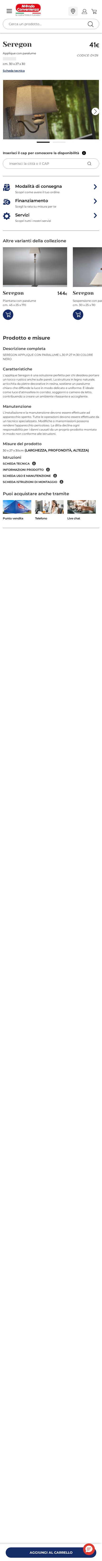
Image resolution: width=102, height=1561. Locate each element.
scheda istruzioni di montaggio (30, 482)
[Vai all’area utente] (84, 11)
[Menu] (9, 11)
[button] (51, 109)
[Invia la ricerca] (90, 24)
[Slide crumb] (43, 142)
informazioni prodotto (23, 469)
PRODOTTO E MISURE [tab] (26, 338)
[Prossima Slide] (95, 111)
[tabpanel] (51, 415)
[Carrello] (94, 11)
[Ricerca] (80, 11)
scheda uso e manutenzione (27, 476)
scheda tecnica (16, 463)
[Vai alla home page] (40, 10)
